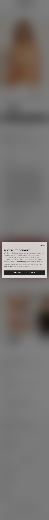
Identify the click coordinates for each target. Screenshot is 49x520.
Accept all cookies (25, 273)
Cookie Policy (21, 262)
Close (43, 245)
